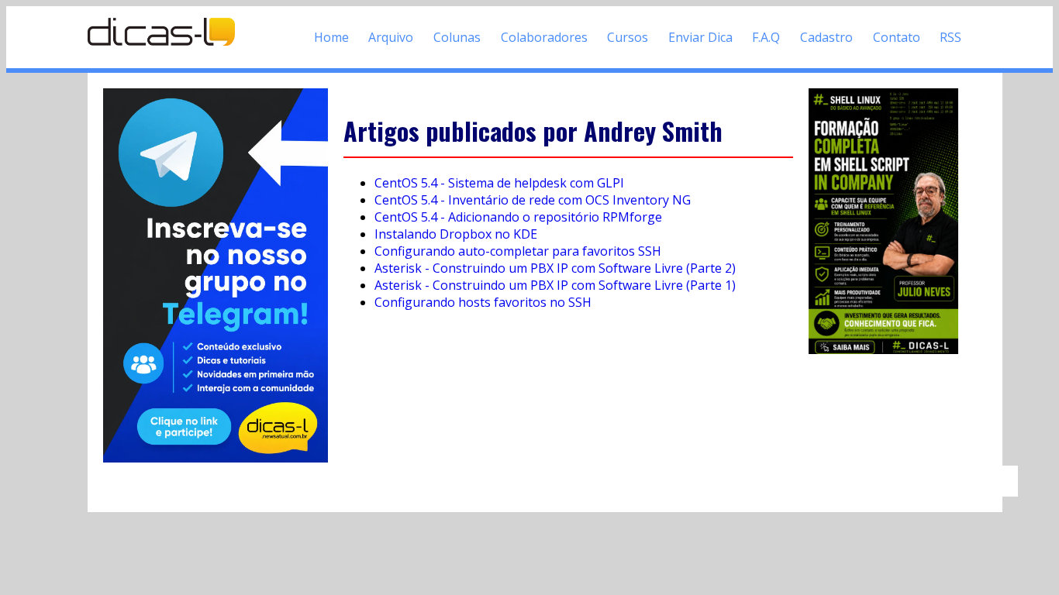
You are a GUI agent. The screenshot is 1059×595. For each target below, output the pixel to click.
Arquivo (390, 37)
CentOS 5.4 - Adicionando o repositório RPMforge (518, 216)
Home (331, 37)
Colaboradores (544, 37)
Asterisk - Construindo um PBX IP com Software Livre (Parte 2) (555, 268)
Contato (896, 37)
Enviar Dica (700, 37)
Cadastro (826, 37)
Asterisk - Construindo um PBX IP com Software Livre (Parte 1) (555, 285)
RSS (950, 37)
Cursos (627, 37)
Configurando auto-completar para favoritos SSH (517, 251)
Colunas (457, 37)
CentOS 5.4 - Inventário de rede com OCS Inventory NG (532, 199)
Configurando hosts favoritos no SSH (483, 302)
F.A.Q (766, 37)
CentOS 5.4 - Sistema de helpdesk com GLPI (499, 182)
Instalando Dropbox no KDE (455, 233)
